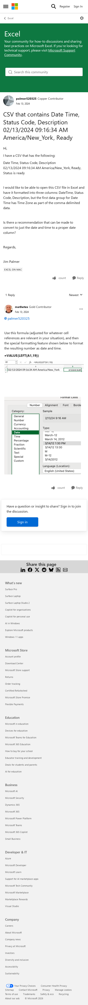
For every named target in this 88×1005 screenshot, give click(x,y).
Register (65, 6)
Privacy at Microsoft (15, 946)
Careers (9, 925)
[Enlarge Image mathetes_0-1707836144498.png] (42, 435)
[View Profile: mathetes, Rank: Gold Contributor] (8, 309)
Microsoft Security (14, 797)
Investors (10, 953)
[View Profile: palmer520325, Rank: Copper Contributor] (8, 100)
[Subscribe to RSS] (58, 569)
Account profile (13, 656)
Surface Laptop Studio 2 (17, 602)
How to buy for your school (19, 751)
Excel (10, 18)
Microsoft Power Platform (18, 818)
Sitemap (9, 989)
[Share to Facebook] (30, 569)
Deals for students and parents (21, 764)
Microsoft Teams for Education (20, 737)
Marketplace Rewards (16, 899)
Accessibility (11, 966)
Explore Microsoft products (19, 630)
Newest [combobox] (76, 295)
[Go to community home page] (15, 6)
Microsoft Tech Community (18, 885)
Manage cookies (63, 989)
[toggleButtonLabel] (82, 18)
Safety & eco (47, 994)
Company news (13, 939)
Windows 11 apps (14, 636)
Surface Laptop (13, 596)
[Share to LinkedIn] (23, 569)
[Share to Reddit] (44, 569)
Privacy (46, 989)
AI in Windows (12, 623)
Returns (9, 677)
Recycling (64, 994)
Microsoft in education (16, 723)
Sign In (78, 6)
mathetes (21, 307)
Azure (8, 858)
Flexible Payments (14, 704)
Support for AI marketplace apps (21, 878)
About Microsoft (13, 932)
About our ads (12, 998)
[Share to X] (37, 569)
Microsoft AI (11, 791)
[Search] (53, 6)
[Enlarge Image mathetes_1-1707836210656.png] (44, 366)
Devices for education (16, 730)
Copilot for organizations (18, 609)
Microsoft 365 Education (17, 744)
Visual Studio (12, 906)
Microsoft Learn (13, 872)
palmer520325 (26, 98)
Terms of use (11, 994)
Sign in (22, 522)
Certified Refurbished (16, 690)
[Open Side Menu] (5, 6)
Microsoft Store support (17, 670)
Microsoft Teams (13, 825)
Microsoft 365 (12, 811)
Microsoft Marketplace (17, 892)
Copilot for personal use (17, 616)
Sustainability (12, 973)
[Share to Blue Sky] (51, 569)
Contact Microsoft (28, 989)
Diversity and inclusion (17, 959)
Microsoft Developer (15, 865)
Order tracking (12, 683)
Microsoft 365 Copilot (16, 832)
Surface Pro (11, 589)
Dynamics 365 (12, 804)
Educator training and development (23, 757)
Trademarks (29, 994)
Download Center (14, 663)
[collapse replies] (44, 303)
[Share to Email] (65, 569)
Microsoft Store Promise (17, 697)
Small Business (13, 838)
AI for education (13, 771)
